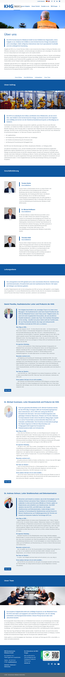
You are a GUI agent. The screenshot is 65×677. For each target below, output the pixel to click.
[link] (52, 1)
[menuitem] (41, 1)
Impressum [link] (12, 664)
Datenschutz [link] (7, 666)
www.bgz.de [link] (27, 663)
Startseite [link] (6, 664)
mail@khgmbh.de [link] (12, 662)
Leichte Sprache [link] (41, 1)
